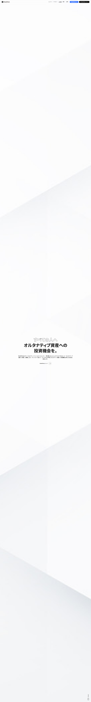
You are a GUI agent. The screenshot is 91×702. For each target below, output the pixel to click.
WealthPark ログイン (84, 1)
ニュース (50, 1)
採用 (63, 1)
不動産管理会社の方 (74, 1)
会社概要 (60, 1)
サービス (55, 1)
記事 (67, 1)
